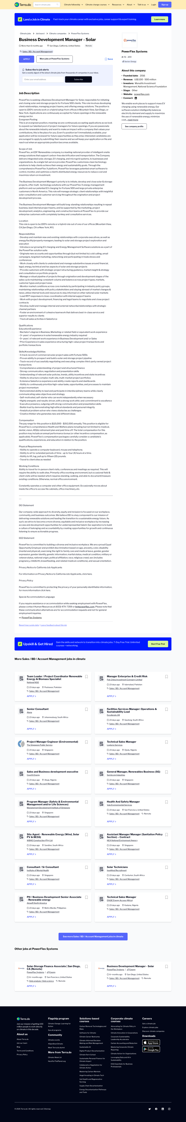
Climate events (54, 1040)
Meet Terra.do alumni (56, 1048)
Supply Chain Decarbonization (91, 1086)
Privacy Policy (22, 1054)
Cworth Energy (33, 775)
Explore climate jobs (150, 1027)
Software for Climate (88, 1033)
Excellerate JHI (113, 715)
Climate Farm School (88, 1055)
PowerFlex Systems (80, 33)
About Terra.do (22, 1039)
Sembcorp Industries (116, 775)
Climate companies (57, 33)
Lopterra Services (114, 745)
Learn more (159, 19)
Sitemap (47, 1109)
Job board (40, 33)
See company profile (134, 126)
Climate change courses (96, 4)
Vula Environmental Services (119, 805)
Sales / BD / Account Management (37, 51)
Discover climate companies (153, 1031)
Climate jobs (25, 33)
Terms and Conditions (25, 1051)
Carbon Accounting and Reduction (124, 1043)
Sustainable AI (85, 1047)
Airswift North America (37, 903)
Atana (29, 712)
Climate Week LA (55, 1057)
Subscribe (78, 79)
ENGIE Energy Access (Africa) (120, 900)
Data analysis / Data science (41, 981)
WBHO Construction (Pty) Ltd (40, 840)
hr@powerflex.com (84, 606)
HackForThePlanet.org (57, 1061)
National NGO (33, 682)
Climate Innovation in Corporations (124, 1033)
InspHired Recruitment (116, 870)
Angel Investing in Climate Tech (92, 1075)
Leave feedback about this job (54, 625)
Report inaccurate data (29, 625)
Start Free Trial (158, 644)
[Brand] (23, 4)
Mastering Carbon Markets (90, 1072)
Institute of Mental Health (38, 870)
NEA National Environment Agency (122, 840)
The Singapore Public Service (39, 745)
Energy (52, 972)
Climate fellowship (72, 4)
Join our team (22, 1043)
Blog (18, 1047)
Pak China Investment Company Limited (124, 679)
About (129, 4)
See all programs (54, 1030)
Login (153, 4)
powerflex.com (142, 94)
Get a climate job (148, 1024)
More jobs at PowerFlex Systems (54, 58)
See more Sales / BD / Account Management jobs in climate (93, 936)
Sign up (164, 4)
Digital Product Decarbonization (92, 1051)
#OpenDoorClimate (55, 1044)
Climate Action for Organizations (123, 1054)
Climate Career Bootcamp (90, 1037)
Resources (116, 4)
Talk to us (142, 4)
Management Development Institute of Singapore (48, 807)
